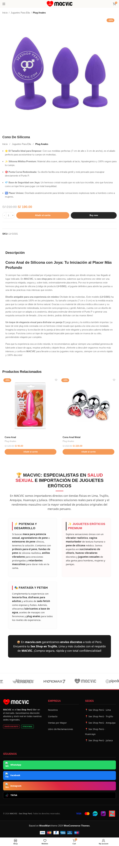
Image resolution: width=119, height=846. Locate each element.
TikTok (14, 795)
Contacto (52, 716)
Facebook (15, 775)
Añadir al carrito (43, 215)
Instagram (15, 785)
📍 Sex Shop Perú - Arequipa (100, 722)
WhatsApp (15, 764)
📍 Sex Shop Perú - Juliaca (99, 740)
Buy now (94, 215)
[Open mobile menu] (4, 4)
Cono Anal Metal (71, 437)
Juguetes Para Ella (20, 12)
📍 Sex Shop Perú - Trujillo (99, 716)
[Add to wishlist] (56, 380)
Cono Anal (10, 437)
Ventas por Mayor (57, 722)
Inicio (5, 12)
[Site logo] (60, 3)
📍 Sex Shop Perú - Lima (98, 709)
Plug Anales (39, 12)
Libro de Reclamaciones (60, 729)
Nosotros (53, 709)
